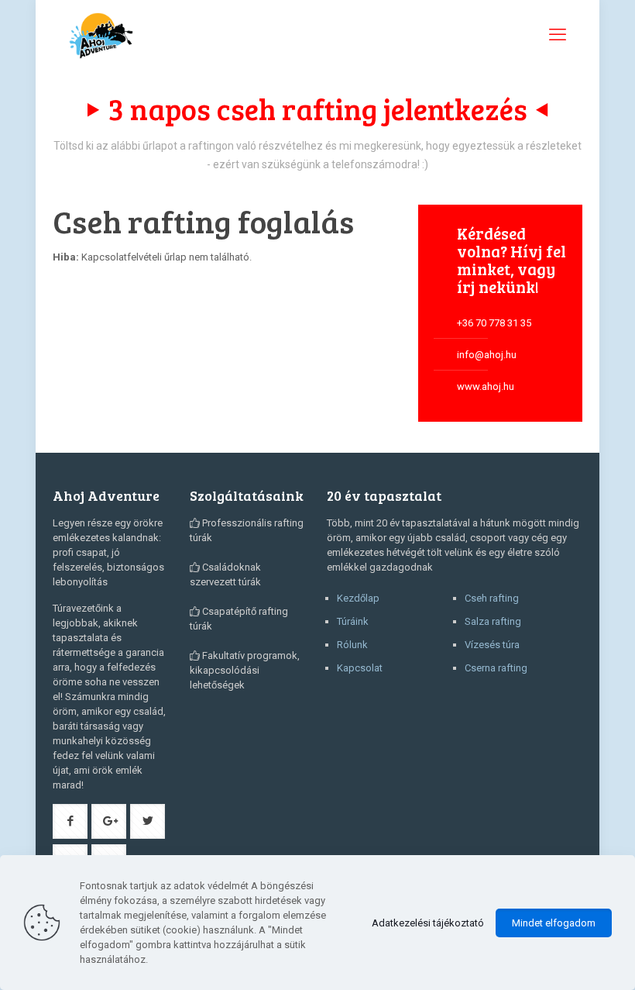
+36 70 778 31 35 (494, 323)
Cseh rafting (492, 598)
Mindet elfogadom (554, 923)
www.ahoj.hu (485, 386)
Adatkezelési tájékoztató (428, 923)
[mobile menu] (557, 35)
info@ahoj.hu (487, 354)
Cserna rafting (496, 668)
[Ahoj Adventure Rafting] (100, 35)
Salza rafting (493, 621)
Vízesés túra (492, 644)
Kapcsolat (360, 668)
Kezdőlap (358, 598)
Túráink (353, 621)
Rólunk (352, 644)
